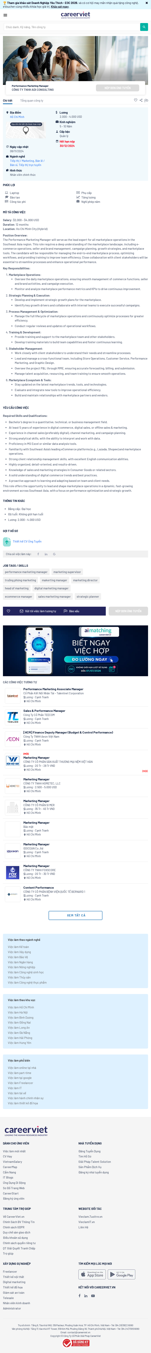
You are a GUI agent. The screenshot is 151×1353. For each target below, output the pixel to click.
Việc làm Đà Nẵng (19, 1032)
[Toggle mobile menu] (5, 15)
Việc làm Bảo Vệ (18, 957)
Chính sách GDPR (13, 1227)
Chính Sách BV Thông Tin (19, 1222)
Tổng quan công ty (31, 100)
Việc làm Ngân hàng (20, 962)
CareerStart (11, 1193)
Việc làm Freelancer (20, 1083)
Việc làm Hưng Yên (19, 1042)
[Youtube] (93, 1296)
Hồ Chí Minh (17, 117)
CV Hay (7, 1156)
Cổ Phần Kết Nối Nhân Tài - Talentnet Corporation (53, 693)
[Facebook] (79, 1296)
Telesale (8, 1298)
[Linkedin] (85, 1296)
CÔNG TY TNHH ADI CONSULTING (33, 89)
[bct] (75, 1342)
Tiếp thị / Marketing (22, 160)
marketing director (85, 580)
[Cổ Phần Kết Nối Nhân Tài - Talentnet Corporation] (12, 695)
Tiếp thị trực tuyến (30, 165)
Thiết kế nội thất (13, 1277)
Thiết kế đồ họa (13, 1287)
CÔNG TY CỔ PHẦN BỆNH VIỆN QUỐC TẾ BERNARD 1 (54, 891)
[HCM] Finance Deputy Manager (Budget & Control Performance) (68, 732)
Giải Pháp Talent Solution (94, 1161)
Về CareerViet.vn (13, 1216)
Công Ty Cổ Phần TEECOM (39, 715)
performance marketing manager (26, 572)
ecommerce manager (18, 596)
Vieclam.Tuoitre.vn (90, 1216)
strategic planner (88, 596)
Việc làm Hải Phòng (20, 1038)
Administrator (12, 1308)
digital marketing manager (51, 588)
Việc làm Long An (19, 1027)
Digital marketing (14, 1282)
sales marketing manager (54, 596)
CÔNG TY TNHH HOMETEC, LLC (42, 783)
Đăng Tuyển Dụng (89, 1151)
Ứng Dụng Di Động (14, 1182)
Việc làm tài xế (17, 1093)
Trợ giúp (8, 1253)
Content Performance (38, 887)
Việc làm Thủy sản (19, 977)
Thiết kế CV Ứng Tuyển (27, 541)
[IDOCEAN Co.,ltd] (12, 851)
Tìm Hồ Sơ (84, 1156)
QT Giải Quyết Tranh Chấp (19, 1248)
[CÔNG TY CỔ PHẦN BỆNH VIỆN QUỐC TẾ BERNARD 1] (12, 894)
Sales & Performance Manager (44, 710)
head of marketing (17, 588)
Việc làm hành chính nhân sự (25, 1098)
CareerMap (10, 1167)
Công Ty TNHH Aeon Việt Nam (41, 736)
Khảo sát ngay (60, 6)
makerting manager (54, 580)
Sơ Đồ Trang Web (14, 1188)
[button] (146, 3)
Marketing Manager (36, 757)
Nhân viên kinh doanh (16, 1303)
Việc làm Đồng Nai (19, 1022)
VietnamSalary (12, 1161)
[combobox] (72, 27)
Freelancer (10, 1271)
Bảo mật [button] (28, 826)
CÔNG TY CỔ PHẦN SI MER (39, 805)
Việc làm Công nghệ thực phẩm (27, 982)
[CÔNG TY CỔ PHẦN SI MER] (12, 807)
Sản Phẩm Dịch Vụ (89, 1167)
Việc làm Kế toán (18, 947)
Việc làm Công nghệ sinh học (26, 972)
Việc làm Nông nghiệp (21, 967)
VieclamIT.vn (86, 1222)
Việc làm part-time (19, 1073)
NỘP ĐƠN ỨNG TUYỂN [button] (118, 88)
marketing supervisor (67, 572)
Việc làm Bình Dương (20, 1017)
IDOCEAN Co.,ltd (33, 848)
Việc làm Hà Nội (18, 1012)
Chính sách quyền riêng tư (19, 1243)
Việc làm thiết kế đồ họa (23, 1103)
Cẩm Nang (9, 1172)
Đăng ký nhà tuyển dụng (93, 1172)
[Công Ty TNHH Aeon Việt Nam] (12, 739)
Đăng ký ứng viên (13, 1198)
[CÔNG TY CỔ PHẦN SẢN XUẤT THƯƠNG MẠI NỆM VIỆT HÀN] (12, 760)
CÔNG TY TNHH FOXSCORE (39, 870)
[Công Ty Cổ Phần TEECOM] (12, 717)
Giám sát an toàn (13, 1292)
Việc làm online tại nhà (22, 1067)
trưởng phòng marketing (20, 580)
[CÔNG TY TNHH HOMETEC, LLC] (12, 786)
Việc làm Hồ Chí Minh (21, 1007)
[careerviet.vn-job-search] (92, 1274)
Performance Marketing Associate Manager (53, 689)
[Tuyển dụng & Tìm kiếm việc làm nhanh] (75, 15)
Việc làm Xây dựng (19, 952)
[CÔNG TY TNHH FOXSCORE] (12, 872)
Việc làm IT (15, 1088)
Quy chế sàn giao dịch (16, 1232)
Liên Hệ (83, 1227)
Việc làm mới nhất (14, 1151)
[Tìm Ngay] (144, 27)
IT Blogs (8, 1177)
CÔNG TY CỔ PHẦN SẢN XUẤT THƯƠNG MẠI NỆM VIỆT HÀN (58, 761)
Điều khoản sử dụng (15, 1237)
